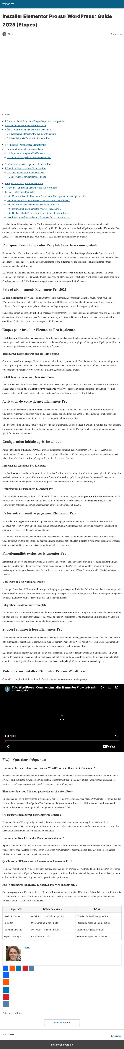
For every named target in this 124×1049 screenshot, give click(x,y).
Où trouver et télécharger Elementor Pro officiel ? (33, 204)
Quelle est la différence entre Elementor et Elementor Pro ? (37, 213)
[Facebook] (5, 969)
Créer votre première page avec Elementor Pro (28, 164)
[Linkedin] (18, 969)
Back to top (116, 1036)
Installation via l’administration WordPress (29, 138)
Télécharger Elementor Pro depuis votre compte (31, 133)
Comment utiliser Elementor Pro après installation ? (34, 208)
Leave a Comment (62, 1022)
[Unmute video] (62, 718)
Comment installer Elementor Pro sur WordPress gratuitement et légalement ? (46, 196)
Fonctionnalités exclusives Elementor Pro (25, 168)
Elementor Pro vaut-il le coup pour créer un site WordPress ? (38, 200)
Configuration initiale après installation (24, 148)
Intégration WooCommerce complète (26, 176)
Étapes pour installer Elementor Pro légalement (28, 129)
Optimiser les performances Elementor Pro (29, 157)
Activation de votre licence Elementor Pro (25, 144)
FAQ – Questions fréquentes (20, 191)
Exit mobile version (62, 1044)
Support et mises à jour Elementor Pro (24, 183)
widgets (18, 1013)
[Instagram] (31, 969)
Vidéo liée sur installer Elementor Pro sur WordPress (31, 187)
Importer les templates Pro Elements (26, 153)
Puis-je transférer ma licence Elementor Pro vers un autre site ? (39, 217)
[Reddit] (12, 969)
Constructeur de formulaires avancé (25, 172)
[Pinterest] (25, 969)
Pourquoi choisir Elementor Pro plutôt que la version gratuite (34, 121)
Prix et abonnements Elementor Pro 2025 (25, 125)
